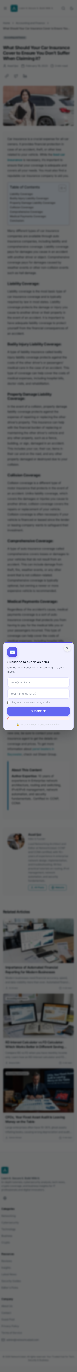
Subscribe (38, 711)
